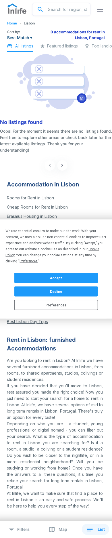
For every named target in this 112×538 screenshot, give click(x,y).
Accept (56, 278)
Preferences (55, 305)
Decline (56, 291)
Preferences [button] (29, 261)
